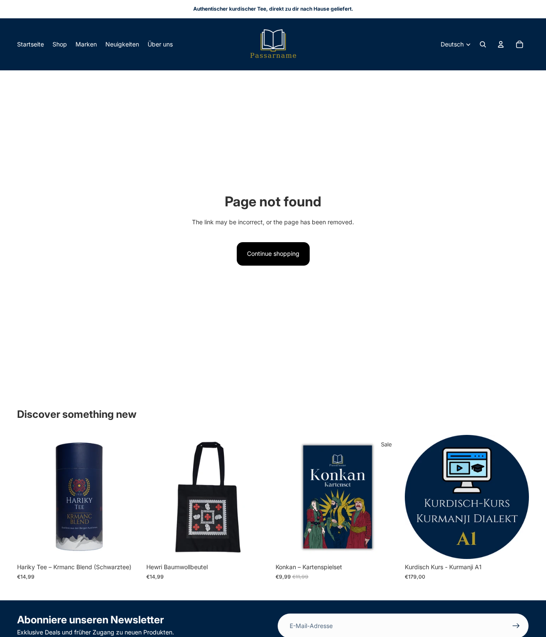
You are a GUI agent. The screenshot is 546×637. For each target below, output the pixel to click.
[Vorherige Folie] (30, 497)
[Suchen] (482, 44)
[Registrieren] (516, 626)
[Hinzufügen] (128, 546)
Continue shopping (273, 253)
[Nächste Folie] (128, 497)
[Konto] (500, 44)
